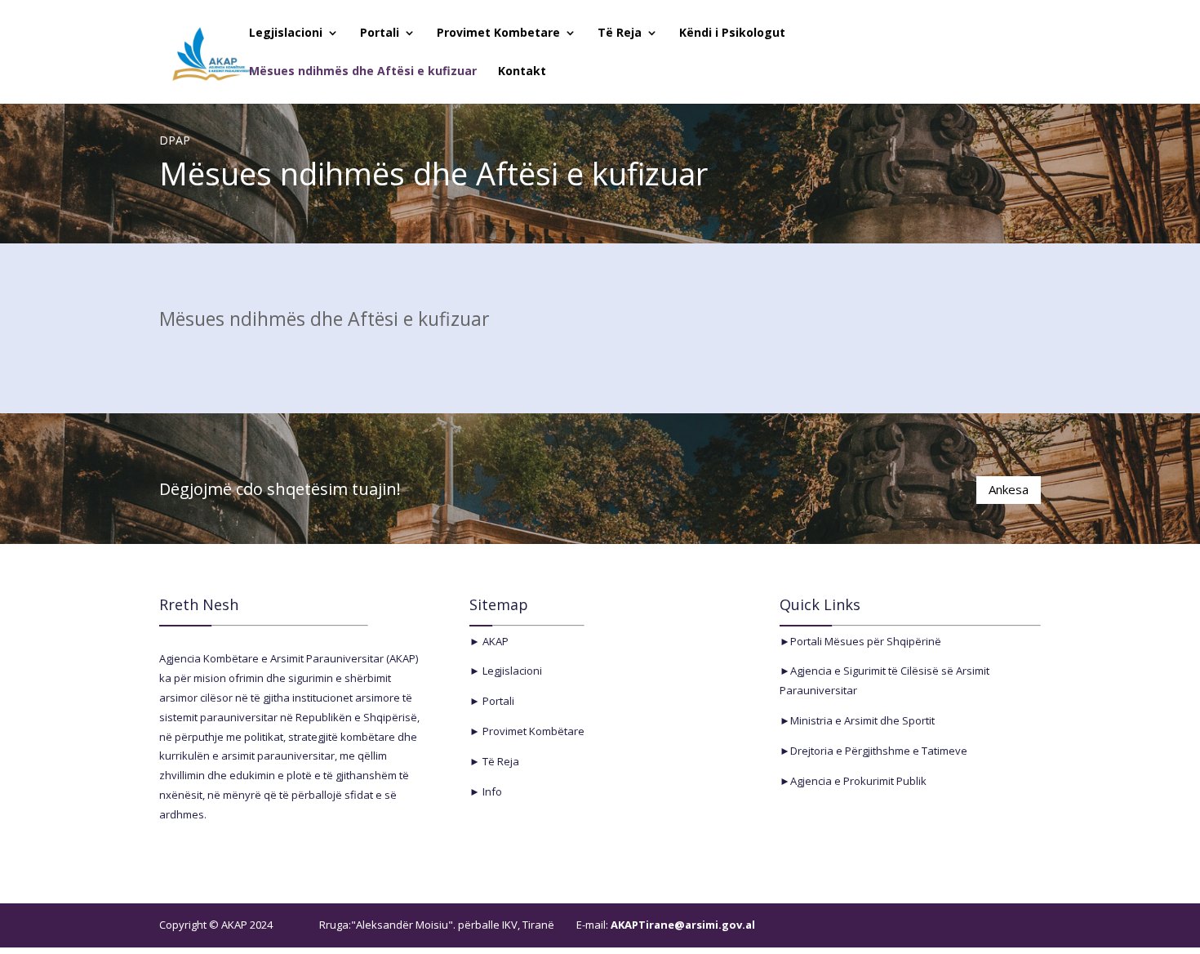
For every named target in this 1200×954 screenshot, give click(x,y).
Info (491, 791)
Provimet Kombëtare (532, 731)
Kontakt (522, 71)
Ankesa (1009, 489)
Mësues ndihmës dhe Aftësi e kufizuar (363, 71)
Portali (379, 33)
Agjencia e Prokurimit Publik (858, 780)
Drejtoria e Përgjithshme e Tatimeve (878, 750)
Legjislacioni (285, 33)
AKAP (494, 641)
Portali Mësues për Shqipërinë (865, 641)
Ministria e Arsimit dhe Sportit (862, 720)
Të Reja (620, 33)
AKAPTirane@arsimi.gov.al (681, 924)
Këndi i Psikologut (732, 33)
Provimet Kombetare (498, 33)
